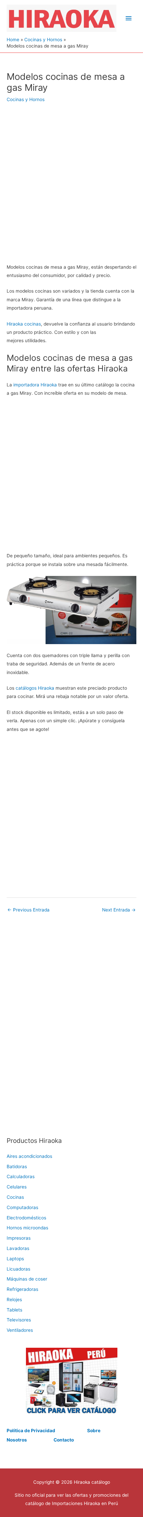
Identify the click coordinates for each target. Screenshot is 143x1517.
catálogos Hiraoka (35, 688)
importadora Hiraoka (35, 384)
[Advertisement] (71, 187)
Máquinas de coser (27, 1279)
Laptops (15, 1258)
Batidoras (17, 1166)
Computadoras (22, 1207)
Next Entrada (119, 909)
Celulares (17, 1186)
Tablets (14, 1309)
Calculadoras (21, 1176)
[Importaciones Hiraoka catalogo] (71, 1381)
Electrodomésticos (26, 1217)
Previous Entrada (28, 909)
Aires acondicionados (29, 1156)
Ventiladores (20, 1330)
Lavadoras (18, 1248)
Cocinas (15, 1197)
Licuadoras (18, 1269)
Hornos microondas (27, 1227)
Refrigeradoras (22, 1289)
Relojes (14, 1299)
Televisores (19, 1319)
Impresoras (19, 1238)
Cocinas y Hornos (26, 99)
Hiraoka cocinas (24, 324)
